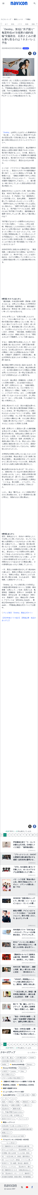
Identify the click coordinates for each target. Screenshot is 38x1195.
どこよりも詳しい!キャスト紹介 (13, 1092)
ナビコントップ (6, 19)
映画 (26, 24)
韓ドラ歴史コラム (8, 1074)
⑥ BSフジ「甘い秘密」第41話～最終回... (16, 1163)
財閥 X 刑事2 (15, 1105)
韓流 (12, 24)
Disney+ (30, 1064)
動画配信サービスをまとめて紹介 (13, 1136)
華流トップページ (9, 1122)
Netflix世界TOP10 (9, 1095)
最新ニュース (18, 19)
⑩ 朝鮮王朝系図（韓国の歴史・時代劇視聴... (17, 1177)
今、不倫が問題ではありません (12, 1112)
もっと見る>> (9, 1143)
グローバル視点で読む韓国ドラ (12, 1078)
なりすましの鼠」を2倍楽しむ (12, 1115)
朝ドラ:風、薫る (7, 1058)
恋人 (33, 1102)
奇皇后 (10, 1102)
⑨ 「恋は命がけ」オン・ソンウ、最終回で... (17, 1173)
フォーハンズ (23, 1119)
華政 (17, 1102)
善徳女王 (25, 1102)
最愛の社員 (16, 1108)
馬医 (33, 1095)
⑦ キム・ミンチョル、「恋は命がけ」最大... (17, 1166)
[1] (1, 835)
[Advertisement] (19, 12)
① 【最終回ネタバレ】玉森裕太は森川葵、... (17, 1146)
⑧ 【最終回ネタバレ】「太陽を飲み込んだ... (17, 1170)
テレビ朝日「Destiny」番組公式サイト (18, 613)
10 (33, 835)
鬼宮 (3, 1102)
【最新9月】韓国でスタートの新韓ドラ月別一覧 (19, 1081)
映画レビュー (6, 1133)
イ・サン (5, 1098)
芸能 (33, 24)
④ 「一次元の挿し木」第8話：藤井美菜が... (16, 1156)
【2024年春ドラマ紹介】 (11, 618)
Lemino (14, 1071)
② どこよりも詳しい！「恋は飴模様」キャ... (17, 1149)
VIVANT (32, 1058)
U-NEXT (5, 1071)
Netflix (5, 1064)
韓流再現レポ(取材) (9, 1085)
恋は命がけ (6, 1108)
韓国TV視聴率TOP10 (10, 1088)
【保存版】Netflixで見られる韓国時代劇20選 (17, 1129)
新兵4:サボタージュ (8, 1119)
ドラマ (20, 24)
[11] (36, 835)
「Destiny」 (6, 132)
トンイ (13, 1098)
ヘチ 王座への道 (23, 1095)
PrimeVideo (23, 1068)
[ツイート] (30, 53)
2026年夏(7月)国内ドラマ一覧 (12, 1061)
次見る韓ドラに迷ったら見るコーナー (14, 1126)
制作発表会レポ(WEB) (26, 1085)
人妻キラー (27, 1105)
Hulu (23, 1071)
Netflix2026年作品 (18, 1064)
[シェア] (34, 53)
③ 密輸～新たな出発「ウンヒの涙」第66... (16, 1153)
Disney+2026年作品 (10, 1068)
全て (6, 24)
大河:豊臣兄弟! (21, 1058)
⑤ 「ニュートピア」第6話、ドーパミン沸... (16, 1160)
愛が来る (5, 1105)
